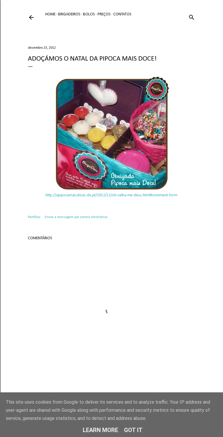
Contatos (122, 14)
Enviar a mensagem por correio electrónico (76, 217)
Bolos (89, 14)
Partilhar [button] (34, 217)
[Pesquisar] (191, 16)
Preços (104, 14)
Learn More (100, 430)
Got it (133, 430)
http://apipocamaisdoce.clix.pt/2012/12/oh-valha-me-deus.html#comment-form (111, 195)
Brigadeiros (69, 14)
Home (50, 14)
